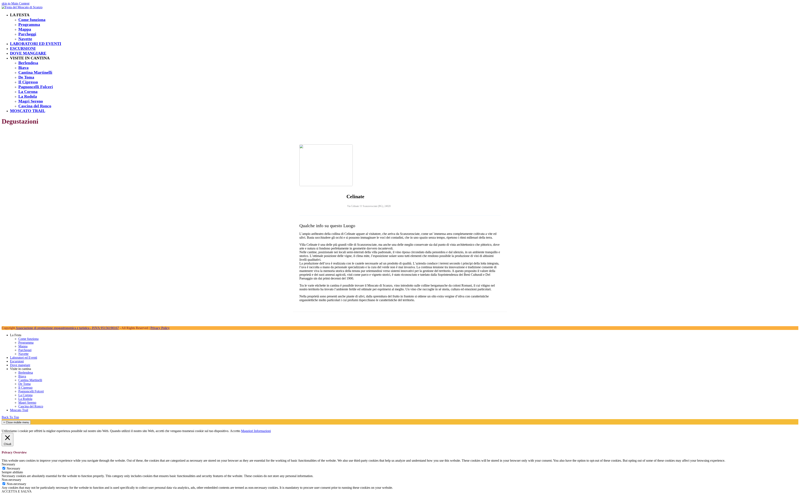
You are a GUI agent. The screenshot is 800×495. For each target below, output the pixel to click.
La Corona (25, 395)
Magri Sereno (27, 402)
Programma (26, 342)
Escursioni (17, 361)
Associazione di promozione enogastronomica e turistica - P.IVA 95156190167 (67, 328)
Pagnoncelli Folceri (31, 391)
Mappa (23, 346)
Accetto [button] (235, 431)
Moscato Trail (19, 410)
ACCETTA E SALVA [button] (17, 491)
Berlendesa (25, 372)
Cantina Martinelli (30, 380)
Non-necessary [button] (11, 479)
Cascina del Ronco (30, 406)
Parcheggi (24, 350)
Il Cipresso (25, 387)
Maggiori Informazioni (256, 431)
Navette (23, 354)
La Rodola (25, 399)
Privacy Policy (160, 328)
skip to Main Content (15, 3)
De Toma (24, 384)
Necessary (13, 468)
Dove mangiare (20, 365)
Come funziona (28, 339)
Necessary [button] (8, 464)
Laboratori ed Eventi (23, 357)
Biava (22, 376)
